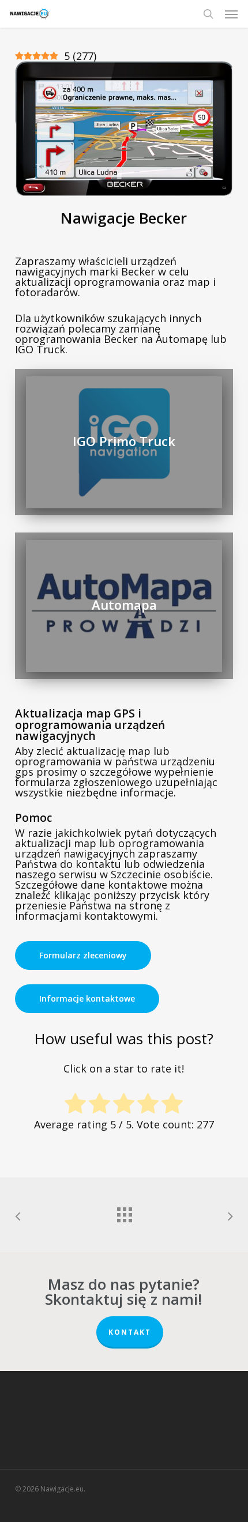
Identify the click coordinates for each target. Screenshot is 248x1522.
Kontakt (129, 1332)
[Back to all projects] (124, 1211)
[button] (231, 14)
